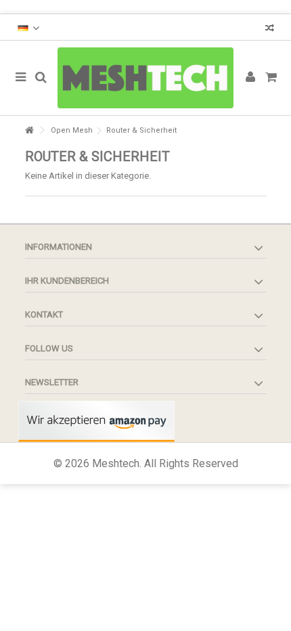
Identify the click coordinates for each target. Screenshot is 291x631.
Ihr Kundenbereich (67, 281)
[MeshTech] (145, 77)
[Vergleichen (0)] (269, 29)
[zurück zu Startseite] (29, 130)
